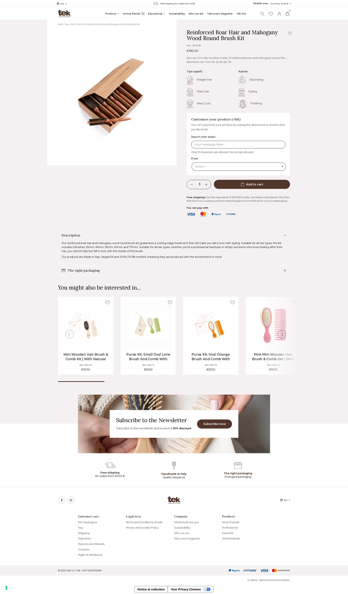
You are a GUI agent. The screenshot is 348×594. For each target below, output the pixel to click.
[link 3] (279, 14)
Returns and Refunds (91, 544)
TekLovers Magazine (187, 538)
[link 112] (61, 500)
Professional (230, 527)
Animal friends (231, 538)
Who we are (181, 533)
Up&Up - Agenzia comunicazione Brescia (270, 580)
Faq (80, 527)
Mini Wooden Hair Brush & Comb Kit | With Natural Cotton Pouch (85, 359)
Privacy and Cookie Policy (142, 527)
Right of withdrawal (90, 554)
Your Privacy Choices (186, 589)
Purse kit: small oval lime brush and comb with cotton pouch (148, 359)
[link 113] (70, 500)
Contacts (83, 549)
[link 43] (271, 14)
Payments (84, 538)
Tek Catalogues (87, 522)
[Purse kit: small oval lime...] (148, 325)
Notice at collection (151, 589)
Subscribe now (214, 424)
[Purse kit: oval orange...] (211, 325)
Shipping (83, 533)
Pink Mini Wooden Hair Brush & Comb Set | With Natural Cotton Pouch (273, 359)
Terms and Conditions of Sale (144, 522)
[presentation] (69, 334)
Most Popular (230, 522)
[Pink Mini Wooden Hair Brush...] (273, 325)
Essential (227, 533)
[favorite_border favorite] (107, 302)
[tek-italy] (64, 12)
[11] (6, 587)
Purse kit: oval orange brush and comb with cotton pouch (211, 359)
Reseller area (260, 3)
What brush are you (186, 522)
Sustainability (182, 527)
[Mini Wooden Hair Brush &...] (86, 325)
